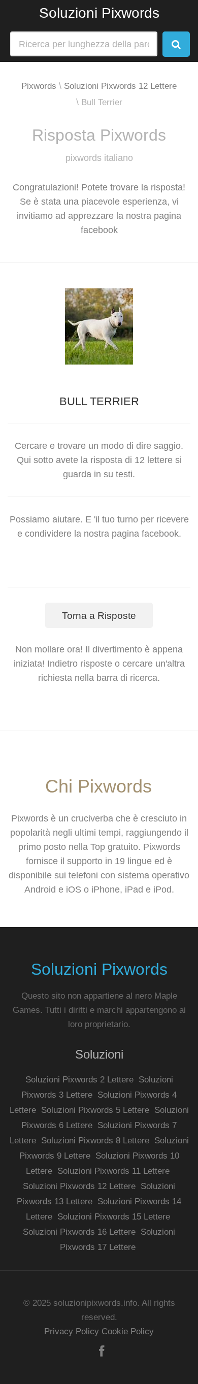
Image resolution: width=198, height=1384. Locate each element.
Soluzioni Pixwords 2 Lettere (79, 1079)
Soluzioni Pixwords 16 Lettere (79, 1232)
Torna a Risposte (99, 615)
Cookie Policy (128, 1331)
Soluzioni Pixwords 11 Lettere (113, 1171)
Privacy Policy (71, 1331)
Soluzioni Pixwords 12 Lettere (120, 86)
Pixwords (38, 86)
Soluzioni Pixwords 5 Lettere (95, 1110)
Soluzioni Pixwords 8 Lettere (95, 1140)
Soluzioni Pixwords (99, 13)
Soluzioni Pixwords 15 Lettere (113, 1217)
